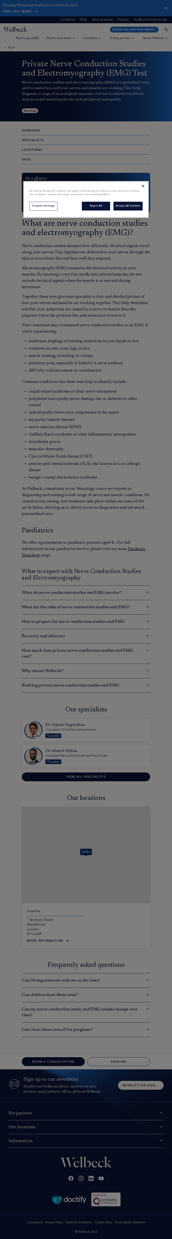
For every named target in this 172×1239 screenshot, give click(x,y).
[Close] (143, 186)
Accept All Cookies (128, 206)
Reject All (96, 206)
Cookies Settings (43, 206)
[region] (86, 199)
